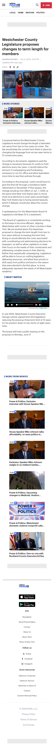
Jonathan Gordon (10, 59)
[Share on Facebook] (10, 67)
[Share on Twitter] (14, 67)
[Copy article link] (18, 67)
